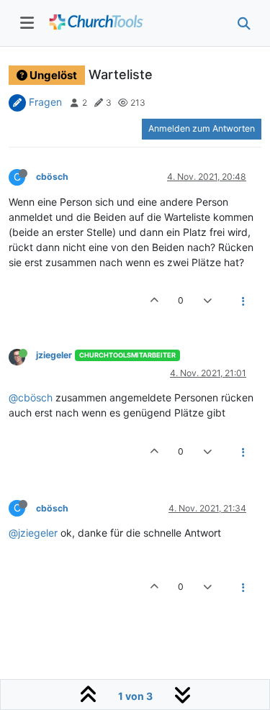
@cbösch (31, 397)
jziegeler (54, 355)
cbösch (52, 176)
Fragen (45, 102)
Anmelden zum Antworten (201, 128)
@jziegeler (33, 533)
